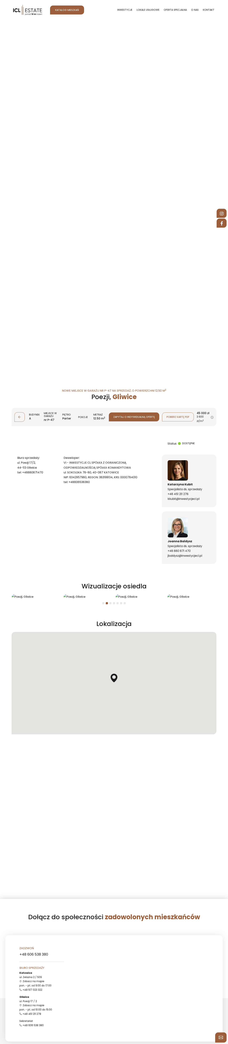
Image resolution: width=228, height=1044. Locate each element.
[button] (212, 417)
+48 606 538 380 (33, 954)
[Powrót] (19, 417)
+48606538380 (79, 482)
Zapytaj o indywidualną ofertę (134, 417)
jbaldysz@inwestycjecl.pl (185, 556)
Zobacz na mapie (33, 981)
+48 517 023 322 (32, 990)
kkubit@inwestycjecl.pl (184, 499)
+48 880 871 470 (179, 551)
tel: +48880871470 (30, 472)
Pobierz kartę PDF (178, 417)
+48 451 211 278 (178, 494)
